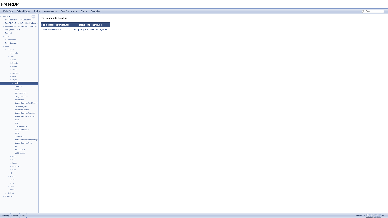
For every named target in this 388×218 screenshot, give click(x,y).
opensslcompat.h (22, 130)
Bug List (8, 33)
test (16, 83)
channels (14, 53)
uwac (12, 186)
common (16, 73)
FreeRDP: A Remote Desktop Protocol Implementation (27, 23)
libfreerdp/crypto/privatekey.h (26, 140)
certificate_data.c (22, 106)
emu (14, 156)
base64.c (18, 86)
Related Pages (23, 11)
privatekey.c (20, 136)
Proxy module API (12, 30)
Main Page (8, 11)
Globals (11, 193)
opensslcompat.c (22, 126)
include (13, 60)
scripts (12, 176)
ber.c (17, 90)
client (12, 56)
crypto (14, 80)
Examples (95, 11)
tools (12, 183)
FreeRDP (6, 16)
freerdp (75, 29)
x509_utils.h (20, 153)
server (12, 180)
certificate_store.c (22, 110)
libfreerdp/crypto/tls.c (23, 143)
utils (14, 170)
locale (14, 163)
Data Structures (68, 11)
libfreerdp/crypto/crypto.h (25, 116)
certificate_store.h (99, 29)
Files (83, 11)
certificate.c (19, 100)
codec (14, 70)
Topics (37, 11)
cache (14, 66)
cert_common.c (21, 93)
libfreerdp (14, 63)
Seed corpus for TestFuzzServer (18, 20)
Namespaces (49, 11)
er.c (16, 123)
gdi (13, 160)
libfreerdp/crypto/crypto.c (25, 113)
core (14, 76)
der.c (17, 120)
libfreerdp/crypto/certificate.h (26, 103)
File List (11, 50)
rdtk (11, 173)
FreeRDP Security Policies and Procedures (23, 26)
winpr (12, 190)
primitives (16, 166)
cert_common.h (21, 96)
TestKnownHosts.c (51, 29)
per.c (17, 133)
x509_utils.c (20, 150)
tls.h (16, 146)
